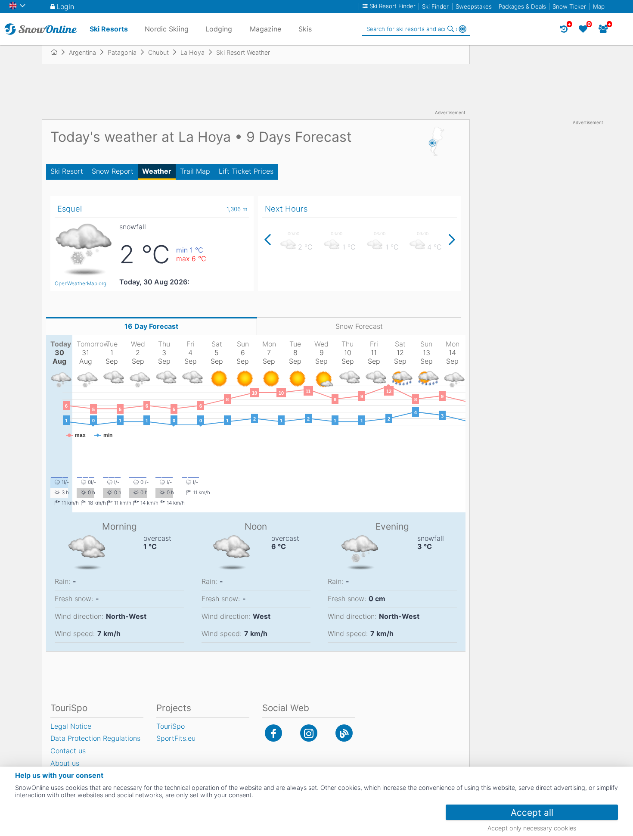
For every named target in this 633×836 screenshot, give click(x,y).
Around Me (462, 28)
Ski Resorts (109, 29)
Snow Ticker (569, 6)
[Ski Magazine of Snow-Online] (344, 733)
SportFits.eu (175, 738)
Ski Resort (66, 171)
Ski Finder (435, 6)
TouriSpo (170, 726)
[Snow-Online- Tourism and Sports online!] (57, 52)
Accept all (532, 812)
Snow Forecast (359, 326)
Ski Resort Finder (392, 6)
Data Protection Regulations (95, 738)
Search (450, 28)
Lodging (218, 29)
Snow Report (112, 171)
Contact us (68, 750)
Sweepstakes (474, 6)
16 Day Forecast (151, 326)
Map (599, 6)
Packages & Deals (522, 6)
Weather (156, 171)
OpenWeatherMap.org (80, 284)
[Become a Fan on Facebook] (273, 733)
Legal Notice (70, 726)
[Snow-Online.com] (40, 29)
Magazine (265, 29)
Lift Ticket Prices (246, 171)
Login (65, 6)
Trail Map (195, 171)
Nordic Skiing (167, 29)
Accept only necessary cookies (531, 828)
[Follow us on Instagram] (308, 733)
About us (64, 763)
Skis (305, 29)
